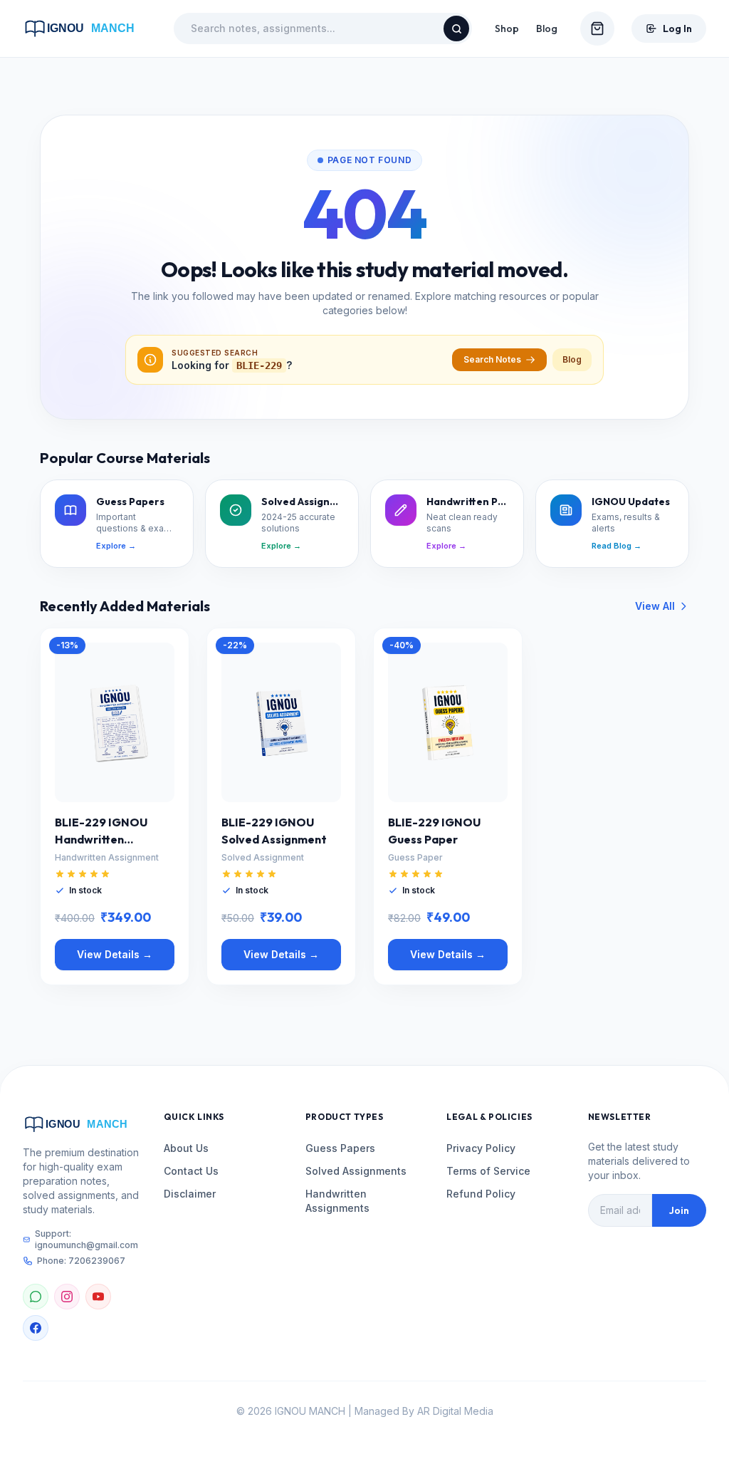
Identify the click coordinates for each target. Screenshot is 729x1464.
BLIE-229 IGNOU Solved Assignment (274, 830)
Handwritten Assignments (337, 1201)
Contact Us (191, 1171)
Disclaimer (190, 1194)
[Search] (456, 28)
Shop (507, 28)
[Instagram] (67, 1296)
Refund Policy (480, 1194)
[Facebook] (35, 1328)
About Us (186, 1148)
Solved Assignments (356, 1171)
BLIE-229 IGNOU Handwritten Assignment (101, 831)
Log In (677, 28)
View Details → (114, 954)
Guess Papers (340, 1148)
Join (679, 1210)
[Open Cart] (597, 28)
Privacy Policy (480, 1148)
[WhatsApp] (35, 1296)
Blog (546, 28)
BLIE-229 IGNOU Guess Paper (434, 830)
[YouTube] (98, 1296)
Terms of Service (488, 1171)
